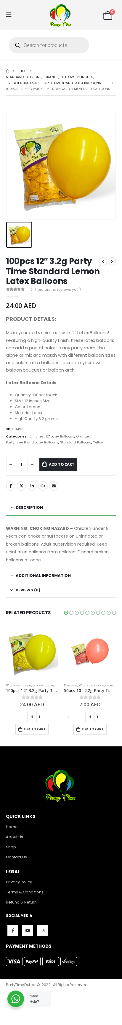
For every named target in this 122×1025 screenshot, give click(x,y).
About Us (14, 837)
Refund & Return (21, 902)
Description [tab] (29, 507)
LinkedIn (32, 486)
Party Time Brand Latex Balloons (32, 442)
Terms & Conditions (25, 892)
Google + (43, 486)
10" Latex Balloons (35, 685)
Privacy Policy (19, 882)
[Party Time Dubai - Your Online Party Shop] (61, 15)
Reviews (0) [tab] (28, 590)
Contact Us (16, 857)
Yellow (98, 442)
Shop (11, 847)
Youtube (27, 930)
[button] (66, 612)
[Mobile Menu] (10, 15)
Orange (82, 436)
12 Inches (36, 436)
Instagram (42, 930)
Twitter (21, 486)
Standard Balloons (75, 442)
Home (12, 827)
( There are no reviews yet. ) (56, 289)
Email (53, 486)
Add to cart (62, 464)
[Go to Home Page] (7, 71)
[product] (33, 652)
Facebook (10, 486)
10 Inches (14, 685)
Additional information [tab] (43, 575)
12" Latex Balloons (60, 436)
